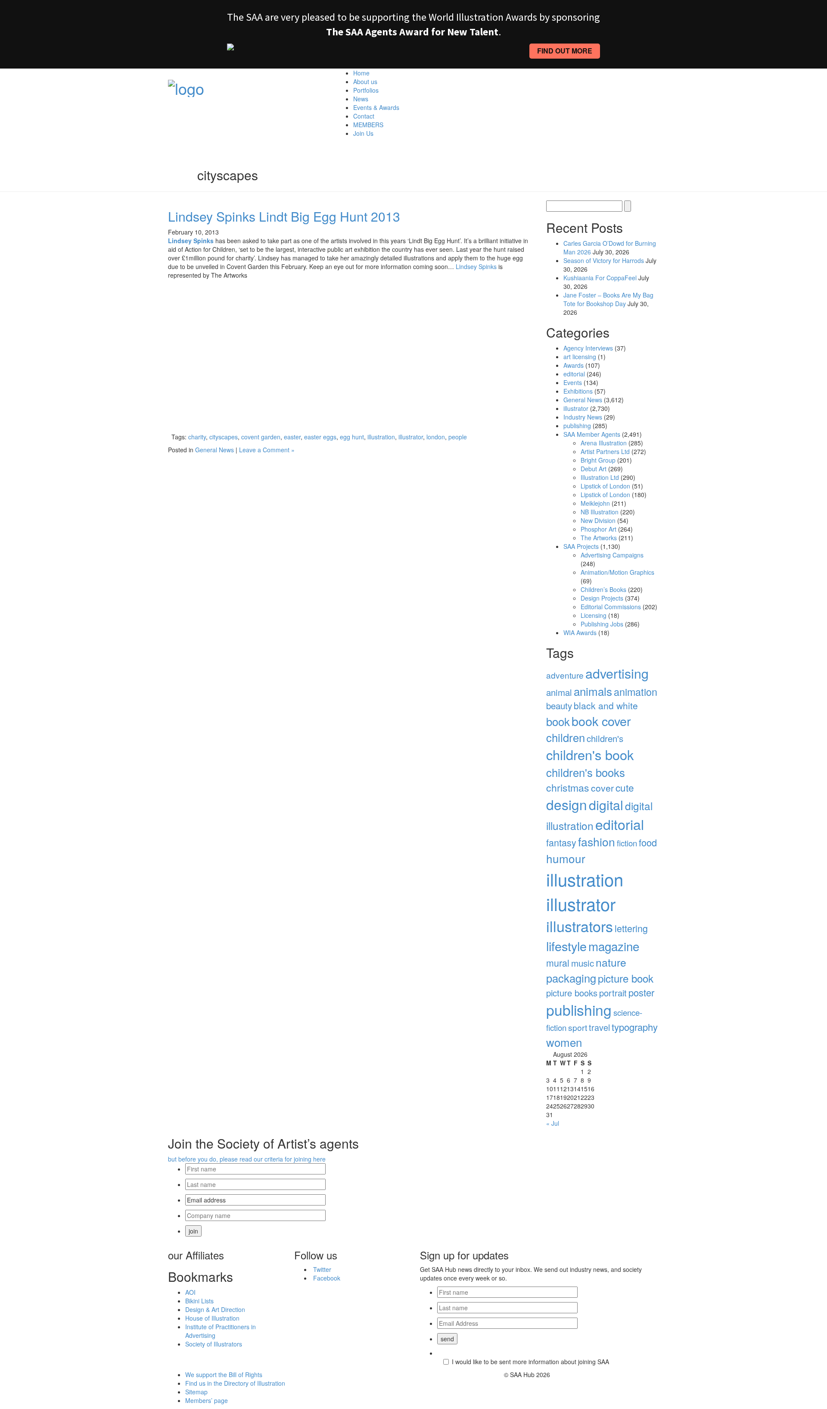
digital (606, 804)
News (360, 98)
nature (611, 962)
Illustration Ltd (600, 477)
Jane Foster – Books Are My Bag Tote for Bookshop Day (608, 299)
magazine (613, 946)
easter (292, 436)
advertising (617, 673)
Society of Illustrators (213, 1344)
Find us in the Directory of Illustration (235, 1383)
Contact (363, 116)
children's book (590, 754)
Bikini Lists (199, 1300)
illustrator (410, 436)
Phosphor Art (598, 529)
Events (572, 382)
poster (641, 992)
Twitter (322, 1269)
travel (599, 1027)
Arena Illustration (604, 442)
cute (625, 787)
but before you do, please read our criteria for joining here (247, 1159)
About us (365, 81)
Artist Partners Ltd (605, 451)
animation (635, 691)
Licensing (593, 615)
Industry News (582, 417)
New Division (598, 520)
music (582, 962)
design (566, 804)
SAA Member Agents (591, 434)
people (457, 436)
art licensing (579, 356)
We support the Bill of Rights (223, 1374)
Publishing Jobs (602, 624)
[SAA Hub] (186, 86)
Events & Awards (376, 107)
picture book (625, 978)
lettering (631, 928)
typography (635, 1026)
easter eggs (320, 436)
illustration (381, 436)
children (565, 737)
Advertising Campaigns (612, 555)
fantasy (561, 842)
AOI (190, 1292)
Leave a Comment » (267, 449)
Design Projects (602, 598)
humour (565, 858)
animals (593, 691)
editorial (574, 373)
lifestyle (566, 946)
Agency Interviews (588, 348)
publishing (577, 425)
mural (557, 962)
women (564, 1042)
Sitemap (196, 1391)
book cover (601, 721)
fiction (627, 843)
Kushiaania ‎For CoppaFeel (600, 277)
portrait (613, 992)
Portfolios (366, 90)
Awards (573, 365)
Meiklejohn (595, 503)
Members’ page (206, 1400)
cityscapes (223, 436)
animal (559, 692)
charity (197, 436)
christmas (567, 787)
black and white (606, 705)
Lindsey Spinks (476, 266)
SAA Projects (581, 546)
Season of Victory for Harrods (603, 260)
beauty (559, 705)
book (558, 721)
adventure (565, 675)
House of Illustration (212, 1318)
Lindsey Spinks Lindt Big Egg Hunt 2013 (284, 216)
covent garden (260, 436)
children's (605, 738)
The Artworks (599, 537)
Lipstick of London (605, 486)
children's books (585, 772)
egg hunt (352, 436)
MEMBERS (368, 124)
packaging (571, 978)
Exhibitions (578, 391)
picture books (571, 992)
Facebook (326, 1278)
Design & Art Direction (215, 1309)
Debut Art (593, 468)
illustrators (579, 925)
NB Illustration (600, 511)
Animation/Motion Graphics (617, 572)
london (435, 436)
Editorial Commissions (611, 606)
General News (214, 449)
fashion (596, 841)
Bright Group (598, 460)
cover (602, 787)
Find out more (564, 51)
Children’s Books (603, 589)
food (648, 842)
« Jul (552, 1123)
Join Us (363, 133)
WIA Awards (580, 632)
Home (361, 73)
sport (577, 1027)
